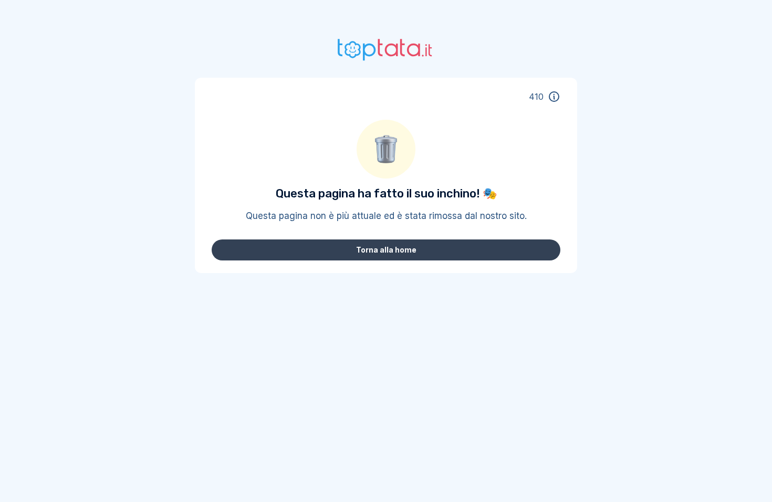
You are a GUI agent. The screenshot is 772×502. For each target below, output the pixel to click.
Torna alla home (386, 249)
